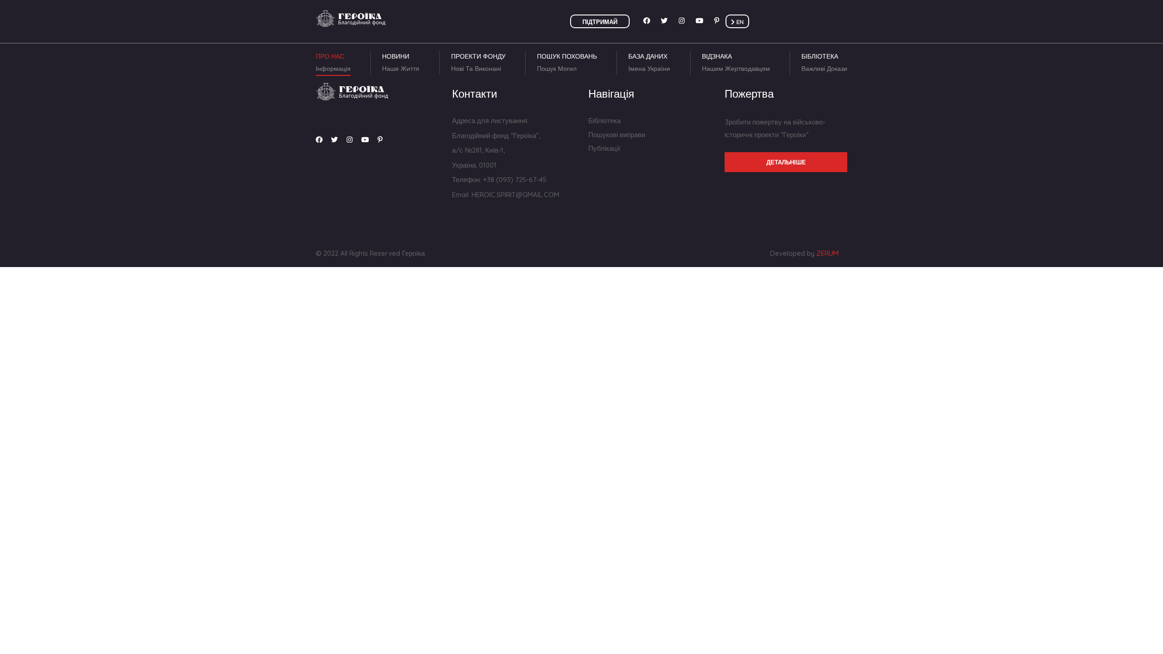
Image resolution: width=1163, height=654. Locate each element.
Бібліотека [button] (824, 62)
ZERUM (827, 253)
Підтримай (599, 21)
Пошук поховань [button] (567, 62)
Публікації (604, 148)
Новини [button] (400, 62)
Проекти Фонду (478, 62)
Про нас (333, 62)
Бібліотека (604, 120)
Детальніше (786, 162)
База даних (649, 62)
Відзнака (736, 62)
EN (739, 21)
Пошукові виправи (616, 134)
